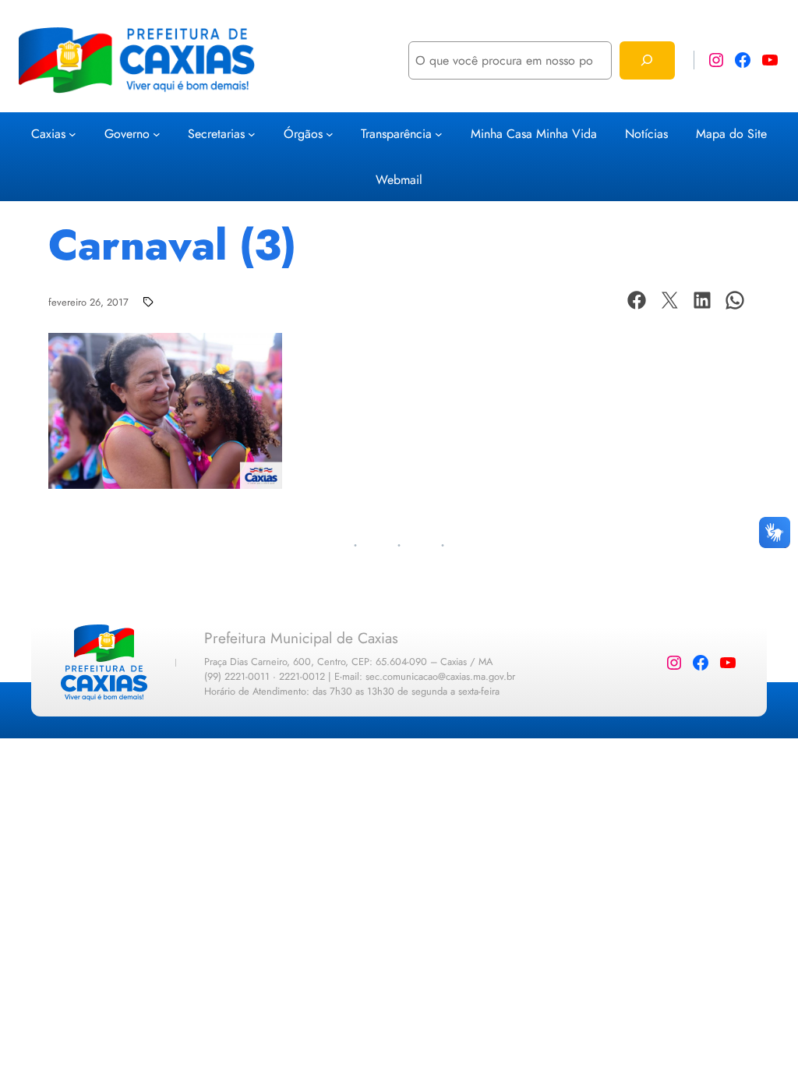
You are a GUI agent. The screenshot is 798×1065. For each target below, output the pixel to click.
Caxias (48, 134)
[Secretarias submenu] (252, 134)
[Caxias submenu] (72, 134)
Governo (127, 134)
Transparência (396, 134)
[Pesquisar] (647, 60)
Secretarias (216, 134)
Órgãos (303, 134)
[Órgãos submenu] (330, 134)
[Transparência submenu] (439, 134)
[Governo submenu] (157, 134)
